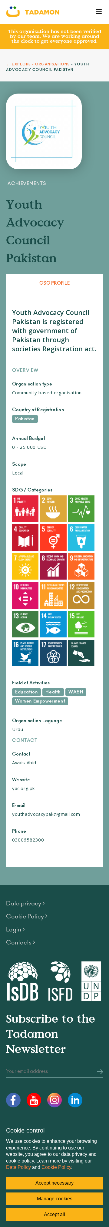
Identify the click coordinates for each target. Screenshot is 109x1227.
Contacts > (20, 943)
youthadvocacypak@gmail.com (46, 814)
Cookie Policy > (27, 917)
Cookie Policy (56, 1167)
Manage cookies (54, 1198)
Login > (15, 930)
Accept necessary (54, 1183)
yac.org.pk (23, 788)
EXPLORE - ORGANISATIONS (41, 64)
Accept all (54, 1214)
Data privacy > (25, 904)
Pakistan (25, 419)
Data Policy (18, 1167)
